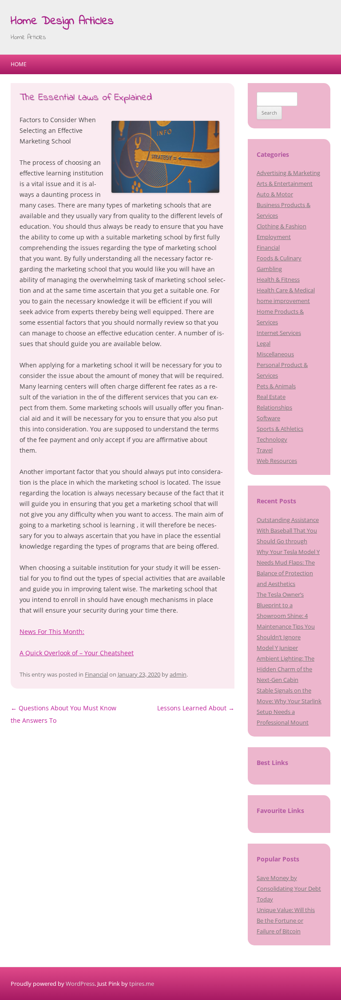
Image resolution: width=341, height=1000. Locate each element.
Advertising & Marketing (288, 173)
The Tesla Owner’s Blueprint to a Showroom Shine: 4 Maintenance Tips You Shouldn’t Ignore (286, 615)
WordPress (80, 984)
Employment (274, 237)
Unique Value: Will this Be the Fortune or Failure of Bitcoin (286, 920)
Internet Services (279, 333)
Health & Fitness (278, 279)
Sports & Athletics (280, 429)
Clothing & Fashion (281, 226)
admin (178, 674)
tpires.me (141, 984)
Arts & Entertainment (285, 183)
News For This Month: (52, 631)
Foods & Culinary (279, 258)
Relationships (274, 407)
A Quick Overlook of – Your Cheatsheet (77, 653)
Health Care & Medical (286, 290)
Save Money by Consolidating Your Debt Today (289, 888)
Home (19, 64)
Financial (96, 674)
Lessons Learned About (195, 708)
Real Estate (271, 397)
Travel (265, 450)
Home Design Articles (62, 21)
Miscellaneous (275, 354)
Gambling (269, 269)
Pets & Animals (276, 386)
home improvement (283, 301)
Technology (272, 439)
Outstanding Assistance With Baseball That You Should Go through (288, 530)
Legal (263, 343)
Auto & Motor (275, 194)
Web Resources (277, 461)
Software (268, 418)
